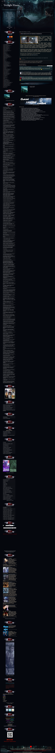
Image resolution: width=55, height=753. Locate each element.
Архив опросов (11, 702)
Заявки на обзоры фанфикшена (7, 452)
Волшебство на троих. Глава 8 (7, 512)
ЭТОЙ (11, 625)
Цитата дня (5, 77)
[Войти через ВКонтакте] (8, 37)
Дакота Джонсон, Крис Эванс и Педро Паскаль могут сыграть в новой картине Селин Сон (8, 310)
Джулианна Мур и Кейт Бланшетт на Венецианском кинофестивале (8, 211)
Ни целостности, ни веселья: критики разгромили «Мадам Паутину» (8, 305)
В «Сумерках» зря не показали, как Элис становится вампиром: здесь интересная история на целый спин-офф (9, 126)
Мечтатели (4, 493)
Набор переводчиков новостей (7, 408)
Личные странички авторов (7, 453)
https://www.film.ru (34, 54)
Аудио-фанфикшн (6, 54)
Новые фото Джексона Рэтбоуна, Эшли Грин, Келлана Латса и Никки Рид (8, 223)
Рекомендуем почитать (7, 83)
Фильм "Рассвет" (6, 49)
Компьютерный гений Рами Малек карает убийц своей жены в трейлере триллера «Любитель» (9, 173)
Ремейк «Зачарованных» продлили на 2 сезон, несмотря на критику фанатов (32, 110)
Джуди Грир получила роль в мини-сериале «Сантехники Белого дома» (31, 115)
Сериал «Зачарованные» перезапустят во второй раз (28, 112)
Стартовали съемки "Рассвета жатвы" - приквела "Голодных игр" (8, 138)
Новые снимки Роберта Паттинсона (8, 162)
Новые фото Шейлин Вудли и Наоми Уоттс (9, 198)
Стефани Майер (6, 44)
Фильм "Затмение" (6, 48)
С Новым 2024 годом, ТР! (6, 365)
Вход (50, 1)
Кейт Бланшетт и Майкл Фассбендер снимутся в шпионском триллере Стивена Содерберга (9, 330)
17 (27, 31)
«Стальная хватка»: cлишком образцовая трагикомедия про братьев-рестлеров (9, 345)
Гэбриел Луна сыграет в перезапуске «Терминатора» (28, 120)
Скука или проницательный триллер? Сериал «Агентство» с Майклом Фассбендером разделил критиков (8, 177)
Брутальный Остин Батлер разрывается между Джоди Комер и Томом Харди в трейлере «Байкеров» (8, 274)
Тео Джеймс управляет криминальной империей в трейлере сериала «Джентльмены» (8, 286)
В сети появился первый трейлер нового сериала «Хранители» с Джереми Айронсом (33, 117)
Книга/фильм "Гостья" (7, 50)
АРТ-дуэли (5, 86)
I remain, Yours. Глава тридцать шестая (8, 515)
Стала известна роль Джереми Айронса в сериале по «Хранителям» (30, 118)
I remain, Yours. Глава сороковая (7, 510)
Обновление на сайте (6, 107)
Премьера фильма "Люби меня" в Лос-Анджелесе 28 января (8, 159)
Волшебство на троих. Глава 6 (7, 516)
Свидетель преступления (6, 498)
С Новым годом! (5, 167)
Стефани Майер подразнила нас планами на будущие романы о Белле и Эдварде (9, 116)
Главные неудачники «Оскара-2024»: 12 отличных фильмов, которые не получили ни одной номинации (9, 267)
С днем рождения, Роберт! (7, 108)
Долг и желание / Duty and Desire (7, 488)
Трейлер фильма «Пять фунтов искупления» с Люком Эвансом (7, 230)
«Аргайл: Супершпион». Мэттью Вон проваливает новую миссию (8, 301)
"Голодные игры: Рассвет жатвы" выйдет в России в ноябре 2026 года (9, 118)
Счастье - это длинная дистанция (8, 495)
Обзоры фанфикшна (6, 55)
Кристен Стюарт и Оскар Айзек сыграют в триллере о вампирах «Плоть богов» (9, 243)
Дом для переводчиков (6, 448)
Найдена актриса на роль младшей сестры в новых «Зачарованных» (30, 109)
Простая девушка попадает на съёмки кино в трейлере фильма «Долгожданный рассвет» (9, 313)
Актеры (5, 51)
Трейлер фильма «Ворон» (6, 258)
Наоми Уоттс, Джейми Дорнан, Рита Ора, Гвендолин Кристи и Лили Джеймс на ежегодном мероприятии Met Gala (9, 241)
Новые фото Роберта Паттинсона (8, 199)
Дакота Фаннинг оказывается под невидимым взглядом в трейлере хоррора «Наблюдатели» (8, 277)
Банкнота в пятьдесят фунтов (7, 499)
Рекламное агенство (6, 84)
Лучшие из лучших (6, 446)
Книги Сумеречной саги (7, 45)
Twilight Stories (5, 484)
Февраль (25, 31)
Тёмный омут (5, 483)
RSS (52, 1)
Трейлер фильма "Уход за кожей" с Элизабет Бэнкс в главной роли (8, 220)
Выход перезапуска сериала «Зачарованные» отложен (28, 113)
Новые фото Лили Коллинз (7, 184)
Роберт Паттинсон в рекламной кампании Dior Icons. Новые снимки (9, 191)
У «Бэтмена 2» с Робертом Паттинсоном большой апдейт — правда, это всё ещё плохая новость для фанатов (9, 216)
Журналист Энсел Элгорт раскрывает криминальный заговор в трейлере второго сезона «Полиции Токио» (9, 353)
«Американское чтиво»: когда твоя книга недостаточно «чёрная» (8, 296)
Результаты (8, 702)
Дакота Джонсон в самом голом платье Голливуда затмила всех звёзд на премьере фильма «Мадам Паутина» (9, 308)
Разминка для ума (6, 81)
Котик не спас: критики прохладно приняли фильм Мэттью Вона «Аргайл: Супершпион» (9, 319)
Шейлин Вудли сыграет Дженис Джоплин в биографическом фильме (9, 205)
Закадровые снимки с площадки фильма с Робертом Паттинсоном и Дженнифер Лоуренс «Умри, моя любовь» (9, 213)
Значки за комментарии (6, 418)
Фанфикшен (5, 53)
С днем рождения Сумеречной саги (8, 140)
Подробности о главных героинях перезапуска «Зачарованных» (30, 111)
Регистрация (47, 1)
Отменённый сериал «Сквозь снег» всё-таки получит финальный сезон (8, 254)
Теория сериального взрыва (7, 82)
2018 (22, 31)
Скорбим (4, 252)
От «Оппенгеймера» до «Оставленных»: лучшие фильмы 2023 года (9, 370)
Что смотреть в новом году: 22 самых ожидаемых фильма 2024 (8, 355)
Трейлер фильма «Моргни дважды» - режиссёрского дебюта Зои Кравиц (8, 247)
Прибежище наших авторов (7, 447)
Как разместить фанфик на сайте (8, 443)
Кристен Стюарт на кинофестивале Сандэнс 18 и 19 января (8, 338)
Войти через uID (10, 34)
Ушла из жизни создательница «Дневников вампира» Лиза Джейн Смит (9, 155)
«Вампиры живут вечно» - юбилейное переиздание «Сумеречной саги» (8, 157)
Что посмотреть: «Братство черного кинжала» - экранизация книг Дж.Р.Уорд (8, 135)
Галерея (5, 52)
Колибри (4, 482)
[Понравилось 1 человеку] (20, 59)
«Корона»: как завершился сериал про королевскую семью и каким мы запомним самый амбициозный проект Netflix (9, 382)
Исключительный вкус (6, 489)
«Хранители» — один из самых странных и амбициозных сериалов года (31, 116)
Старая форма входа (10, 38)
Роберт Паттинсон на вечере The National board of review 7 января (9, 164)
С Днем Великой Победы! (6, 239)
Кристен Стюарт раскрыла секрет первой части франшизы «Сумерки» (9, 294)
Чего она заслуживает (6, 494)
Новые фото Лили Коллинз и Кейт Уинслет (9, 209)
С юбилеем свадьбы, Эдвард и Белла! (32, 86)
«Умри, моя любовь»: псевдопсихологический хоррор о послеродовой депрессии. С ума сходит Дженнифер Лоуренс (8, 142)
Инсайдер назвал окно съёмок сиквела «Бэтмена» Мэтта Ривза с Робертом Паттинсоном (8, 368)
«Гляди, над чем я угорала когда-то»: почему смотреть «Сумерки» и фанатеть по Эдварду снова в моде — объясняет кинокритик (9, 132)
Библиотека (5, 57)
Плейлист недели (6, 80)
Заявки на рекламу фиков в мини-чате (10, 551)
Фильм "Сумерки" (6, 46)
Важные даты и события (7, 56)
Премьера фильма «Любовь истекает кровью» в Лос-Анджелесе (8, 269)
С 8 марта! (4, 109)
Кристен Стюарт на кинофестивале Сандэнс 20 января (8, 333)
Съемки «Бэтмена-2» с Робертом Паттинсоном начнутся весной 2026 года (8, 136)
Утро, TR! (5, 76)
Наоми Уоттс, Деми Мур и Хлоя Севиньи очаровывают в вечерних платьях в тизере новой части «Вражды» (9, 375)
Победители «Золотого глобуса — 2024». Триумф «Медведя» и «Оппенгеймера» (9, 357)
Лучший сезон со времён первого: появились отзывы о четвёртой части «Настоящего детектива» (8, 359)
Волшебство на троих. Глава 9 (7, 511)
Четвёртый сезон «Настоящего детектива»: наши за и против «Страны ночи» (9, 279)
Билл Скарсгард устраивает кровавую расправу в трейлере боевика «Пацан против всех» (9, 283)
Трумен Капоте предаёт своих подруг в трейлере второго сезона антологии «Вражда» (8, 362)
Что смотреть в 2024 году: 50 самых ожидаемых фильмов (8, 364)
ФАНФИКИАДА (5, 417)
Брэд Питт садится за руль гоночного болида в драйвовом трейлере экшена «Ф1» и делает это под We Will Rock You (9, 218)
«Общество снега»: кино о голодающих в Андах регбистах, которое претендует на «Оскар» (9, 343)
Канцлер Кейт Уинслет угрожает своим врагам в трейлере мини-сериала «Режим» (9, 315)
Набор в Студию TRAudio (6, 406)
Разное (5, 87)
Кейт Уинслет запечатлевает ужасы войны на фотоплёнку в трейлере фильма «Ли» (9, 245)
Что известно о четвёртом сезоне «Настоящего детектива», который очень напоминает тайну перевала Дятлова (8, 372)
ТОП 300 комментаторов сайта (10, 100)
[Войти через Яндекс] (10, 37)
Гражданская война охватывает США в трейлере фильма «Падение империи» (8, 321)
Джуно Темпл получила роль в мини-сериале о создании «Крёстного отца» (31, 114)
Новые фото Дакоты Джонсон (7, 316)
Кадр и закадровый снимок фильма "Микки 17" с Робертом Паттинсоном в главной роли (9, 186)
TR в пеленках (6, 79)
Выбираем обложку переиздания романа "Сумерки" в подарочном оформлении (9, 114)
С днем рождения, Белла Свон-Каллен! (8, 202)
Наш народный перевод (6, 431)
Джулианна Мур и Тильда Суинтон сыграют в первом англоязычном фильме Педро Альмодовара (9, 324)
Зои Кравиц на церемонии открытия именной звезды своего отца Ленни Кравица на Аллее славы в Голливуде (9, 257)
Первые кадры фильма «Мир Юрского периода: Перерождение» (8, 204)
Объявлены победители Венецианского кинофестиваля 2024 (8, 207)
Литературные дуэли (6, 85)
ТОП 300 (4, 442)
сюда (40, 62)
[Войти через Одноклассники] (12, 37)
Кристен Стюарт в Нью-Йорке (7, 259)
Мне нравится (23, 59)
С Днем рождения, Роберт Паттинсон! (8, 148)
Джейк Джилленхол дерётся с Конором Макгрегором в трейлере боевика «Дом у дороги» (8, 327)
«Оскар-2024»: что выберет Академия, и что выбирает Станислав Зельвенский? (8, 264)
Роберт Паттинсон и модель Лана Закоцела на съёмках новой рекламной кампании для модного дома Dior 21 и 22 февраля (9, 290)
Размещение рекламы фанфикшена (10, 618)
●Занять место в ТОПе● (10, 500)
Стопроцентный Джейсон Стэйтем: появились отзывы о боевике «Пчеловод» (8, 350)
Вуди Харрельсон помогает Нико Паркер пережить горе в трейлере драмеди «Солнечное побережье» (9, 336)
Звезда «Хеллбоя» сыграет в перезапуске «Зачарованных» (29, 108)
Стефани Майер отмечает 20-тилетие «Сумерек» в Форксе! (8, 120)
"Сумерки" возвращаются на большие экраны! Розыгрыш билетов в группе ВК (8, 112)
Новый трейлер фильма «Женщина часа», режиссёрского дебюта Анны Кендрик (9, 196)
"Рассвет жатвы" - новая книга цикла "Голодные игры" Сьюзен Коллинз (8, 153)
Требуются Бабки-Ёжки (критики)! (8, 407)
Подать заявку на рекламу (10, 675)
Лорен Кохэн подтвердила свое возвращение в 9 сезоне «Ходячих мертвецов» (32, 119)
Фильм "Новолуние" (6, 47)
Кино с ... (5, 78)
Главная (44, 1)
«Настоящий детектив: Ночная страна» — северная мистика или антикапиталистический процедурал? (9, 340)
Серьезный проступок (6, 479)
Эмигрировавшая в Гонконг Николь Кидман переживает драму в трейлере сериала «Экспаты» (9, 377)
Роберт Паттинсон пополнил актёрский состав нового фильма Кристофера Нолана (9, 175)
